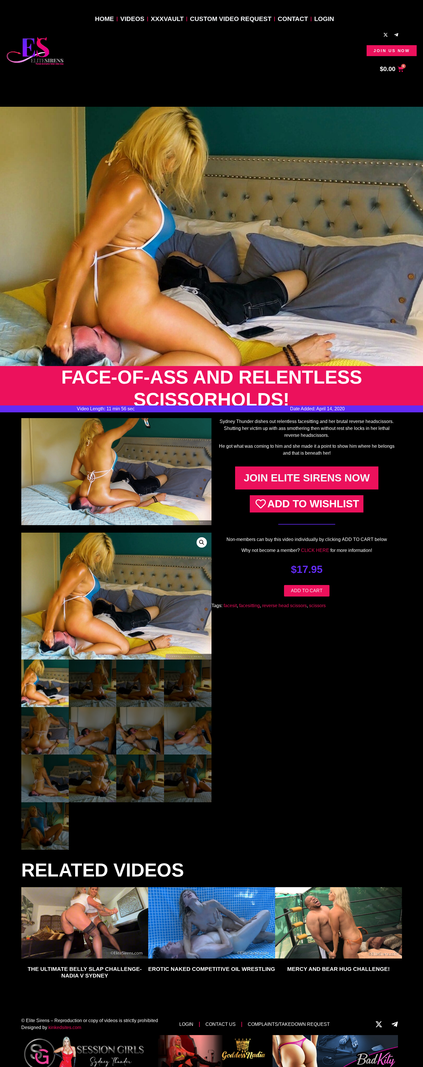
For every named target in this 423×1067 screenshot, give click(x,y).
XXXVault (167, 18)
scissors (317, 605)
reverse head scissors (284, 605)
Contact (293, 18)
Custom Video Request (230, 18)
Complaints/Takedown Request (289, 1024)
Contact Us (220, 1024)
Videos (132, 18)
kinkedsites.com (64, 1027)
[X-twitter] (385, 34)
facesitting (249, 605)
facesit (230, 605)
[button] (202, 542)
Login (324, 18)
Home (104, 18)
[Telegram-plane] (396, 34)
